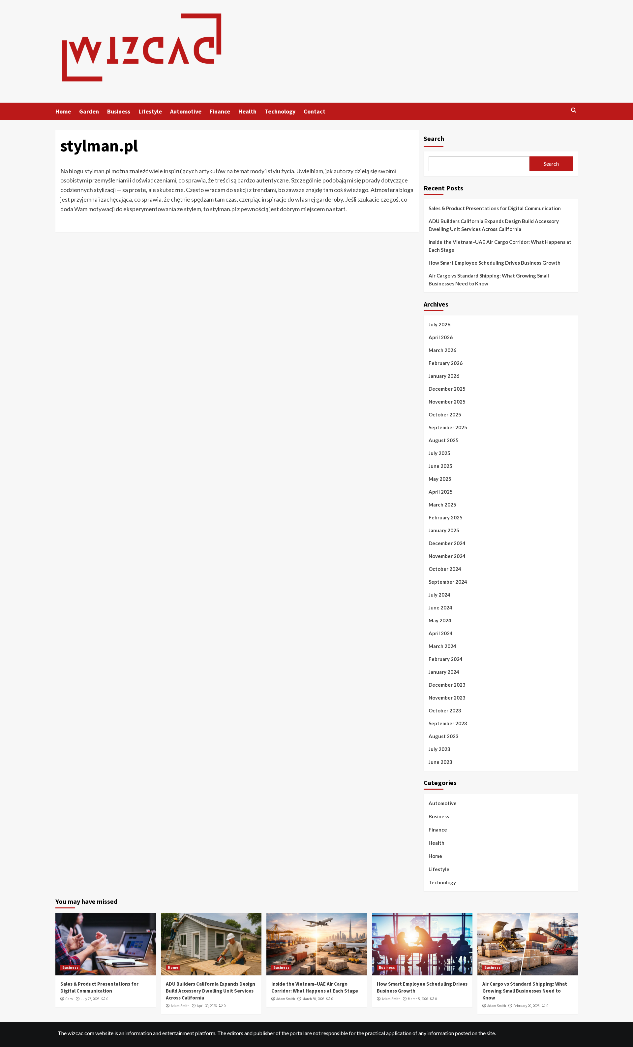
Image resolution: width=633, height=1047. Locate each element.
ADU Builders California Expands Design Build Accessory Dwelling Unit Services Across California (494, 225)
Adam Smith (180, 1005)
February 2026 (446, 363)
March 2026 (442, 350)
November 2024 (447, 556)
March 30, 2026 (313, 999)
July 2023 (439, 749)
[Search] (574, 110)
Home (63, 111)
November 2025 (447, 402)
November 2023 (447, 698)
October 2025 (445, 414)
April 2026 (441, 337)
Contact (314, 111)
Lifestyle (150, 111)
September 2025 (448, 427)
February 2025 (446, 517)
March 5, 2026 (418, 999)
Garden (89, 111)
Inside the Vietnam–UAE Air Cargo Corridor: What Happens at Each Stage (500, 246)
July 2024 (439, 595)
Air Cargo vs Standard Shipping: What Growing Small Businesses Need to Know (489, 279)
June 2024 (440, 607)
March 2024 (442, 646)
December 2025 (447, 389)
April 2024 (441, 633)
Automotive (185, 111)
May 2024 (440, 620)
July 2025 (439, 453)
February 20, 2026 (526, 1005)
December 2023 (447, 685)
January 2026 (444, 376)
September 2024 (448, 582)
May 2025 (440, 479)
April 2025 (441, 492)
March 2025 (442, 504)
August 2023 (444, 736)
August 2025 (444, 440)
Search (434, 138)
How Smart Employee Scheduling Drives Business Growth (494, 263)
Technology (280, 111)
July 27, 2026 (90, 999)
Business (118, 111)
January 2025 (444, 530)
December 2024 (447, 543)
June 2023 (440, 762)
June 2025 (440, 466)
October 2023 (445, 710)
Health (247, 111)
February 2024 (446, 659)
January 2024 (444, 672)
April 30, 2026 (207, 1005)
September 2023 (448, 723)
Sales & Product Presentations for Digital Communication (495, 208)
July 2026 (439, 324)
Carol (69, 999)
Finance (220, 111)
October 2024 (445, 569)
